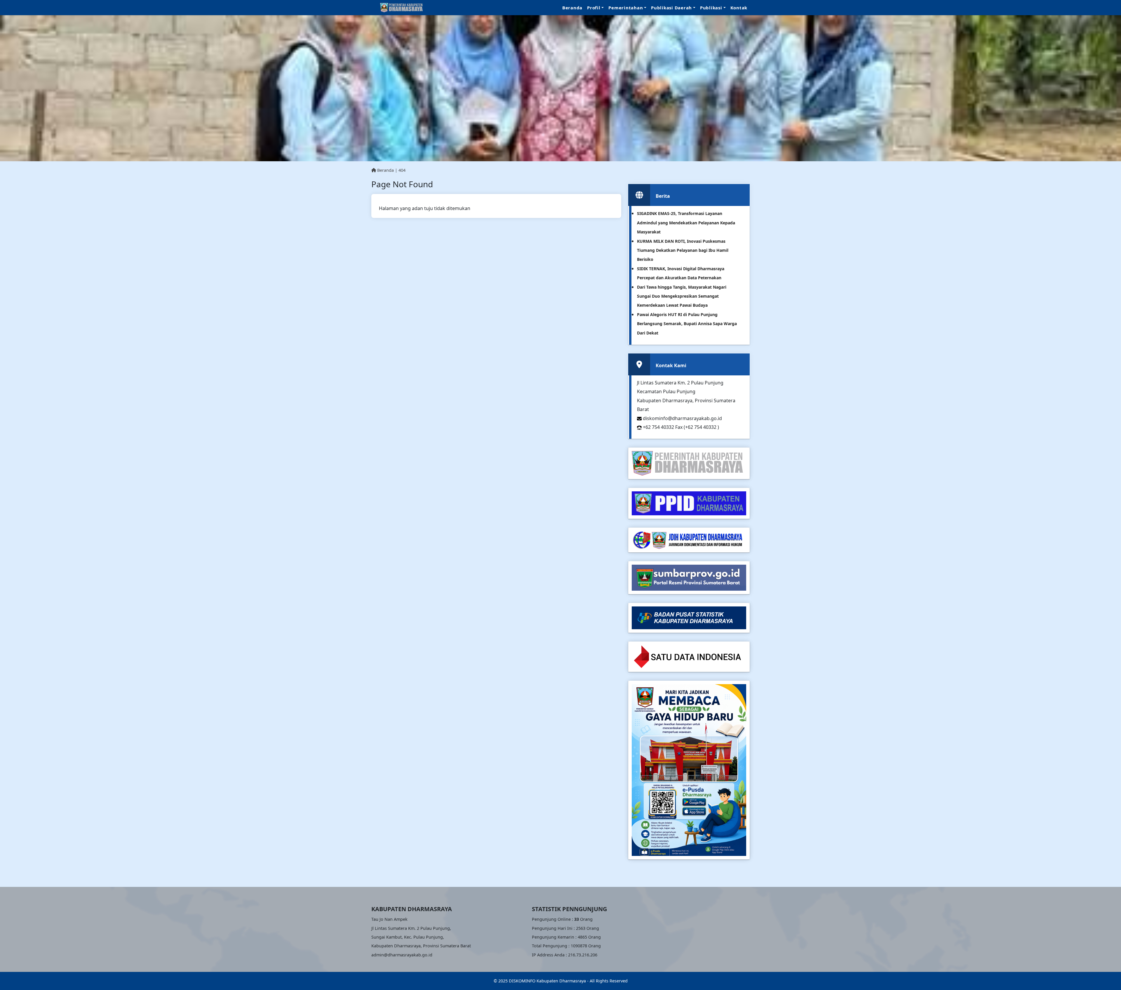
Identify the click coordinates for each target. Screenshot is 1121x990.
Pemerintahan (625, 8)
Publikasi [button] (711, 8)
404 (401, 170)
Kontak (739, 8)
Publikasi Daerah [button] (671, 8)
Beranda (572, 8)
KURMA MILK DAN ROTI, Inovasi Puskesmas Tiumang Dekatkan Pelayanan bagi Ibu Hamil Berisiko (682, 250)
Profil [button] (593, 8)
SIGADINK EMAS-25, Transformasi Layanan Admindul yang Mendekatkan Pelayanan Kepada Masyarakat (686, 223)
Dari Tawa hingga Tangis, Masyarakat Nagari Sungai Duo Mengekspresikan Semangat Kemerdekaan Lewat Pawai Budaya (681, 296)
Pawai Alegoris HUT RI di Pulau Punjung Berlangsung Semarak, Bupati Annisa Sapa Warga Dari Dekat (687, 324)
